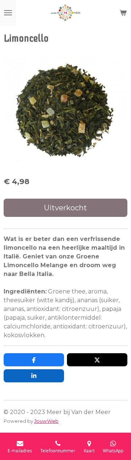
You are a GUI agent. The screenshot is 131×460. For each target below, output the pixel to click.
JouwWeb (46, 421)
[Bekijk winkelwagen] (123, 13)
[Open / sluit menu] (8, 13)
